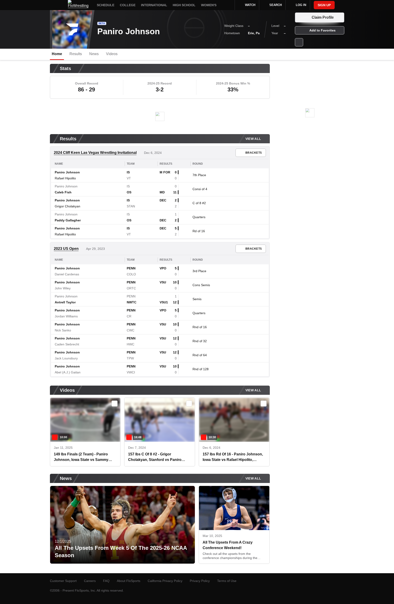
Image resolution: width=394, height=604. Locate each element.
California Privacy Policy (165, 581)
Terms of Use (226, 581)
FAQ (106, 581)
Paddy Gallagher (68, 220)
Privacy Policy (200, 581)
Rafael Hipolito (65, 178)
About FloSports (128, 581)
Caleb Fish (63, 192)
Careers (90, 581)
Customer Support (63, 581)
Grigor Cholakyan (67, 206)
